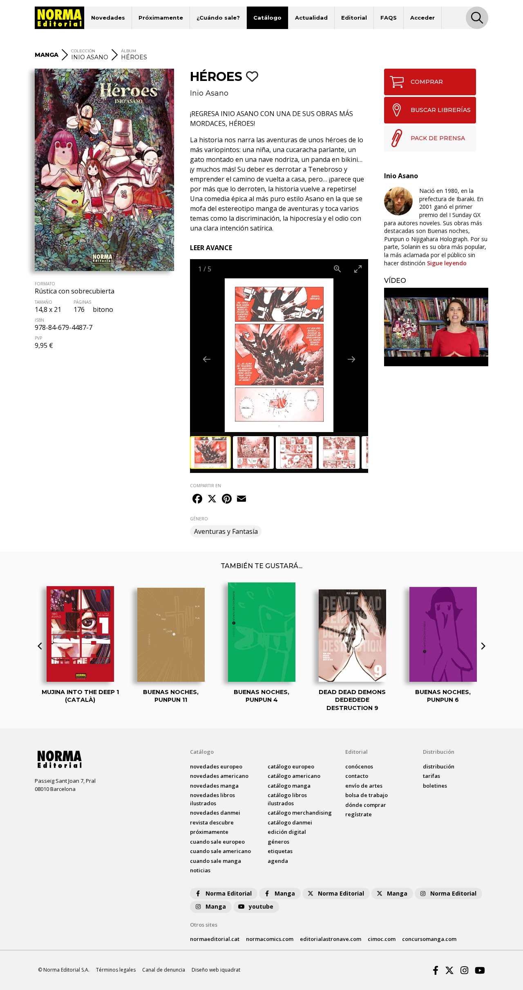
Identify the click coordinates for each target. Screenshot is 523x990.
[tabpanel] (436, 327)
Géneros (278, 841)
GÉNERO (199, 519)
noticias (200, 870)
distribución (438, 766)
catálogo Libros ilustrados (287, 799)
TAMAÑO (43, 302)
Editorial (354, 17)
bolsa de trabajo (366, 795)
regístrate (358, 814)
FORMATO (45, 284)
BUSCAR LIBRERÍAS (441, 110)
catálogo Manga (289, 785)
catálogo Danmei (290, 822)
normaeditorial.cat (214, 939)
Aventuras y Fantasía (226, 531)
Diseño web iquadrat (216, 969)
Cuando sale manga (215, 861)
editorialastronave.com (330, 939)
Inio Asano (209, 93)
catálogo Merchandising (300, 812)
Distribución (438, 751)
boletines (435, 785)
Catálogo (267, 17)
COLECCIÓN (83, 51)
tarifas (431, 775)
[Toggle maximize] (358, 268)
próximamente (209, 831)
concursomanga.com (429, 939)
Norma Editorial (229, 893)
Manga (285, 893)
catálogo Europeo (291, 766)
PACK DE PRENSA (438, 138)
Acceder (422, 17)
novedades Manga (214, 785)
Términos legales (116, 969)
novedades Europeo (216, 766)
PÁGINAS (82, 302)
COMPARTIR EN (205, 485)
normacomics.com (269, 939)
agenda (278, 861)
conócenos (359, 766)
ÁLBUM (128, 51)
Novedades (108, 17)
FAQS (388, 17)
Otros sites (203, 924)
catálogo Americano (294, 775)
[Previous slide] (206, 359)
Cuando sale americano (220, 851)
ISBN (39, 320)
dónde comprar (365, 805)
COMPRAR (427, 81)
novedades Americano (219, 775)
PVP (38, 338)
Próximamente (161, 17)
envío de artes (363, 785)
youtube (261, 906)
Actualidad (311, 17)
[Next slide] (351, 359)
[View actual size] (337, 268)
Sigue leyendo (447, 263)
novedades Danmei (215, 812)
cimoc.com (382, 939)
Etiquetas (280, 851)
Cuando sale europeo (217, 841)
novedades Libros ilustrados (212, 799)
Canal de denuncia (163, 969)
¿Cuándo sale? (218, 17)
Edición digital (287, 831)
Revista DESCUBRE (212, 822)
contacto (356, 775)
